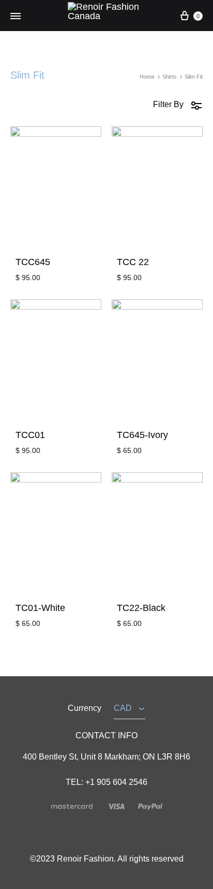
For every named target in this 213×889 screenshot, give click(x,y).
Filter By (168, 104)
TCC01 (30, 435)
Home (147, 77)
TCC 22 (133, 262)
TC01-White (40, 608)
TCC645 (33, 262)
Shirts (169, 77)
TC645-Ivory (142, 435)
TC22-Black (141, 608)
